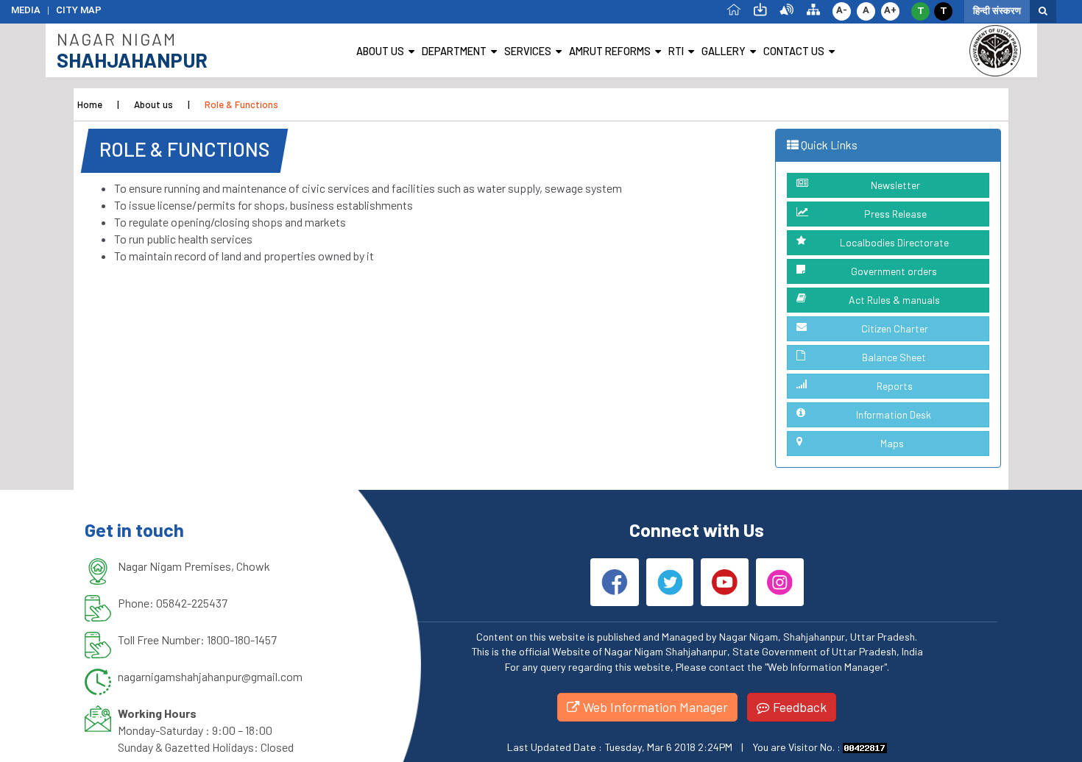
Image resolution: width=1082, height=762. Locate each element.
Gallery (723, 51)
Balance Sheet (894, 357)
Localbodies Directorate (894, 242)
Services (527, 51)
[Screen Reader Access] (786, 8)
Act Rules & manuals (894, 299)
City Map (79, 9)
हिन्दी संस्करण (997, 10)
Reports (895, 386)
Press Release (895, 213)
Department (454, 51)
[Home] (733, 8)
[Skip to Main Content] (760, 8)
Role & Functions (241, 104)
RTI (676, 51)
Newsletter (895, 185)
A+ (890, 9)
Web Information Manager (654, 707)
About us (380, 51)
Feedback (798, 707)
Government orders (894, 271)
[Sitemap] (813, 8)
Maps (892, 443)
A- (841, 9)
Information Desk (893, 414)
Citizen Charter (894, 328)
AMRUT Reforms (610, 51)
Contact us (793, 51)
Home (89, 104)
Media (25, 9)
